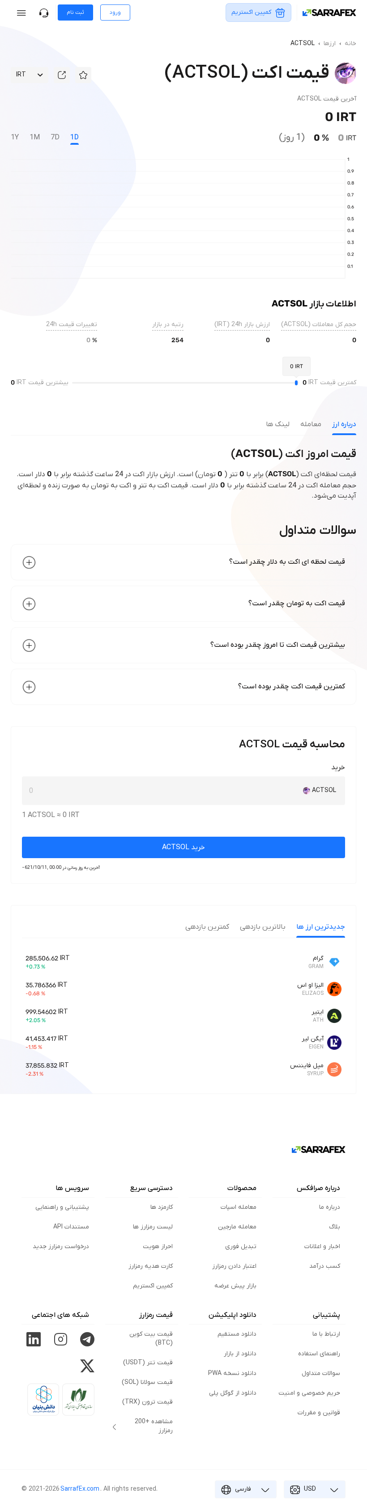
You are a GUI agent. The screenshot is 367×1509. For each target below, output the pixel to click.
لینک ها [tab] (278, 424)
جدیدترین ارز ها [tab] (320, 926)
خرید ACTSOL (183, 847)
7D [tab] (55, 137)
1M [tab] (35, 137)
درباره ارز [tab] (344, 424)
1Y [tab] (15, 137)
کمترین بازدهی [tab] (207, 926)
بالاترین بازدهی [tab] (263, 926)
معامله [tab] (310, 424)
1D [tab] (74, 137)
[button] (83, 75)
